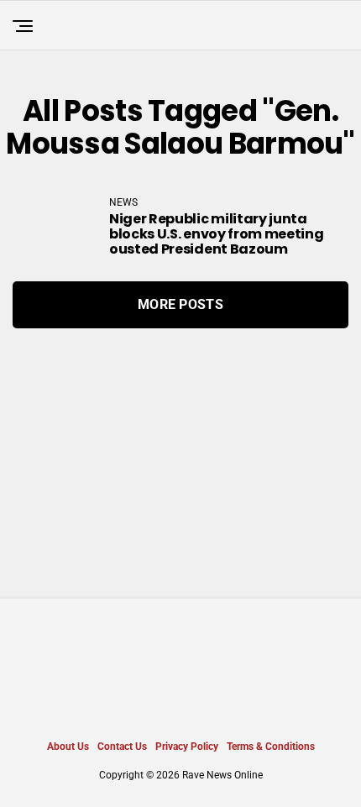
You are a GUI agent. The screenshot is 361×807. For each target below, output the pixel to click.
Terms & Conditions (271, 746)
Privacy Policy (186, 746)
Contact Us (122, 746)
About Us (68, 746)
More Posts (180, 304)
